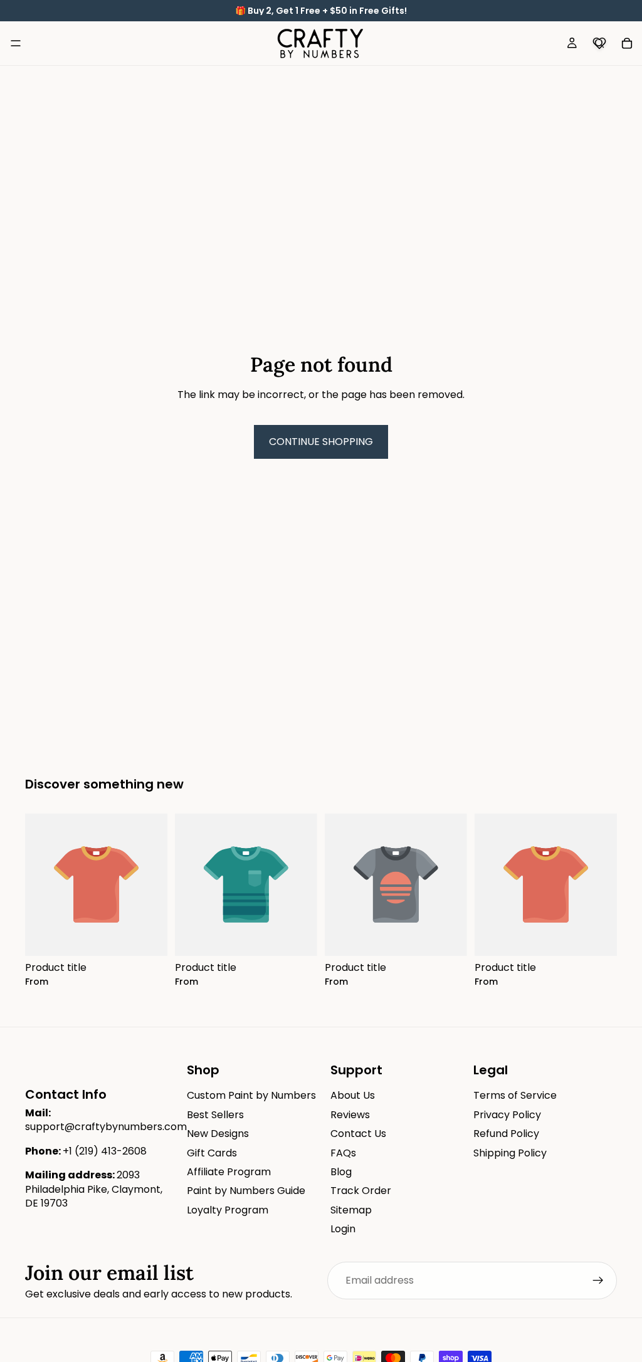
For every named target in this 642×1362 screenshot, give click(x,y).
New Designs (218, 1133)
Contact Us (358, 1133)
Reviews (350, 1115)
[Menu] (15, 43)
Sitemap (351, 1210)
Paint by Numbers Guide (246, 1191)
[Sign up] (598, 1280)
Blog (341, 1172)
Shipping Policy (510, 1153)
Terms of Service (515, 1096)
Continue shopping (321, 441)
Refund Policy (506, 1133)
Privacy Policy (507, 1115)
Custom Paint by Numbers (251, 1096)
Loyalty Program (227, 1210)
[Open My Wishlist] (599, 43)
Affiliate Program (229, 1172)
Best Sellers (215, 1115)
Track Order (360, 1191)
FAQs (343, 1153)
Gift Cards (212, 1153)
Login (342, 1229)
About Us (352, 1096)
